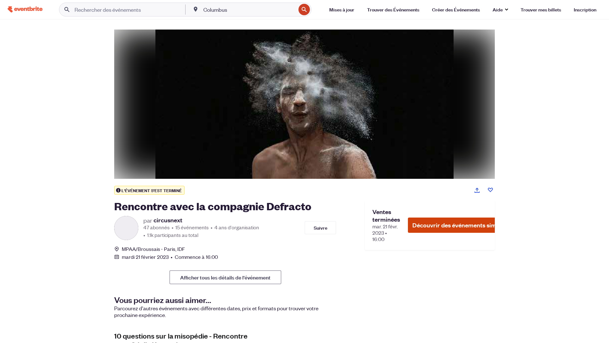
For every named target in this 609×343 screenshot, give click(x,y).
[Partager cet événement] (477, 190)
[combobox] (249, 9)
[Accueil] (25, 9)
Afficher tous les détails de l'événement (225, 277)
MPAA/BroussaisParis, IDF (153, 248)
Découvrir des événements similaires (462, 225)
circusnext (168, 220)
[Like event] (490, 189)
